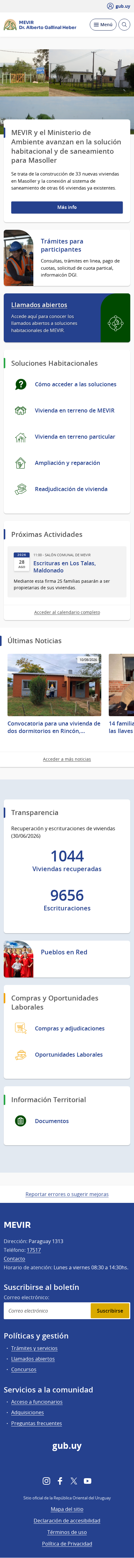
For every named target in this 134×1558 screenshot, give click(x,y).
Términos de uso (67, 1532)
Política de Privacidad (67, 1543)
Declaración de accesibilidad (67, 1520)
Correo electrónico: (26, 1297)
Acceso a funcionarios (37, 1401)
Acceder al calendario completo (67, 612)
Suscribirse (110, 1310)
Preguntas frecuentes (36, 1423)
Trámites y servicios (34, 1348)
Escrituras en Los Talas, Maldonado (64, 567)
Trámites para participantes (62, 245)
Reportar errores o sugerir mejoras (67, 1194)
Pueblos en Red (64, 952)
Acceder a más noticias (67, 759)
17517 (34, 1250)
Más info (67, 207)
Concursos (23, 1369)
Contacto (14, 1258)
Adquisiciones (27, 1412)
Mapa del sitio (67, 1509)
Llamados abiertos (39, 305)
